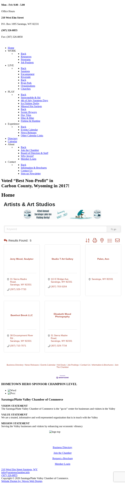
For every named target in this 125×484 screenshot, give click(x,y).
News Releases (32, 365)
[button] (5, 240)
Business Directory (15, 365)
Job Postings (73, 365)
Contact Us (85, 365)
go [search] (115, 229)
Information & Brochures (102, 365)
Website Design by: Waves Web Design (21, 481)
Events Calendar (48, 365)
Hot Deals (61, 365)
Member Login (62, 464)
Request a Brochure (62, 458)
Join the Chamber (63, 453)
